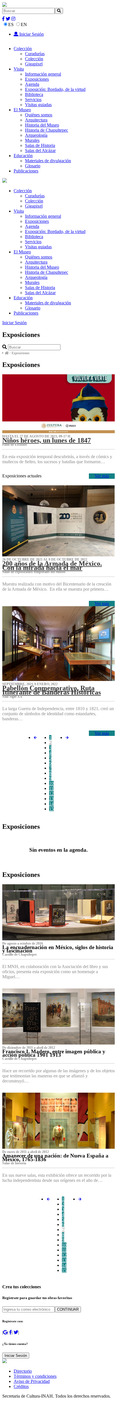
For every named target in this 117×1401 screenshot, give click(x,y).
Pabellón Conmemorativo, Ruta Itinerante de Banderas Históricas (51, 690)
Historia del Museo (42, 125)
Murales (32, 140)
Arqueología (36, 135)
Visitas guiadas (38, 104)
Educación (23, 155)
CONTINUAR (68, 1309)
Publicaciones (26, 170)
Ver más (102, 475)
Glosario (32, 165)
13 (51, 798)
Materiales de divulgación (48, 160)
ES (11, 24)
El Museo (22, 109)
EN (24, 24)
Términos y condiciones (35, 1376)
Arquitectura (36, 120)
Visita (19, 69)
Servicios (33, 99)
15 (51, 808)
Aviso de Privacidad (32, 1381)
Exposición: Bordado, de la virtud (55, 89)
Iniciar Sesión (31, 34)
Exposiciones (37, 79)
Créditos (21, 1386)
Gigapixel (34, 63)
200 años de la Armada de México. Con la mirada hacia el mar (52, 565)
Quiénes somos (38, 114)
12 (51, 793)
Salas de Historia (40, 145)
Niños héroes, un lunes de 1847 (46, 440)
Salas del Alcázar (40, 150)
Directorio (23, 1371)
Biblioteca (34, 94)
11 (51, 788)
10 (51, 783)
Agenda (32, 84)
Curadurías (35, 53)
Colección (23, 48)
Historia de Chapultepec (46, 130)
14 (51, 803)
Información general (43, 74)
